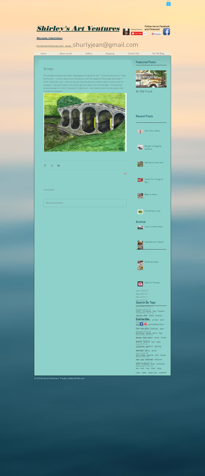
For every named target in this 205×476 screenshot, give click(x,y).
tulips (159, 368)
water (144, 373)
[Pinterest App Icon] (145, 324)
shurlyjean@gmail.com (105, 45)
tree (147, 368)
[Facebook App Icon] (166, 31)
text (137, 368)
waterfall (162, 373)
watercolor (152, 373)
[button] (168, 3)
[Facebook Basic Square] (141, 324)
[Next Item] (162, 79)
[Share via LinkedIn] (58, 165)
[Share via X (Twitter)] (51, 165)
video (138, 373)
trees (153, 368)
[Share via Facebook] (45, 165)
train (142, 368)
